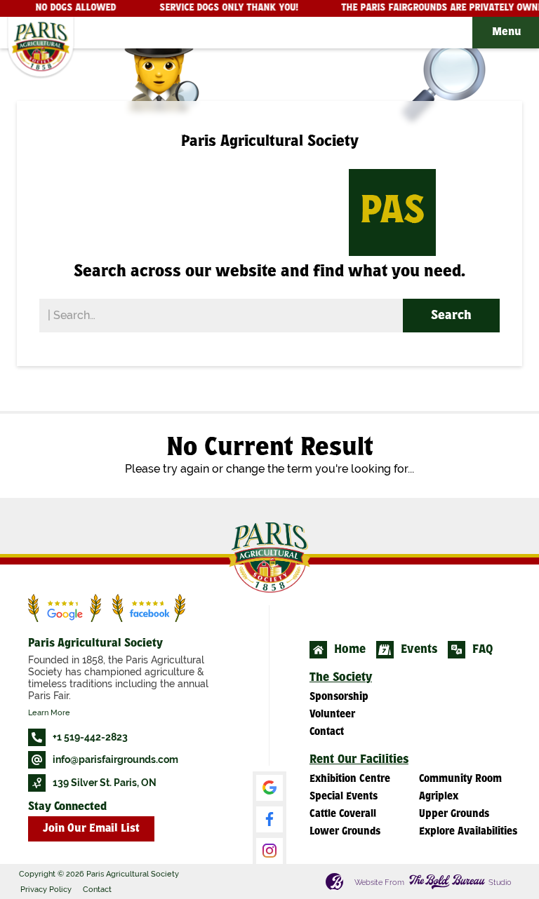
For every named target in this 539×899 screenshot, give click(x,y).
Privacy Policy (46, 889)
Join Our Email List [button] (91, 829)
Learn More (49, 712)
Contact (97, 889)
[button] (505, 32)
